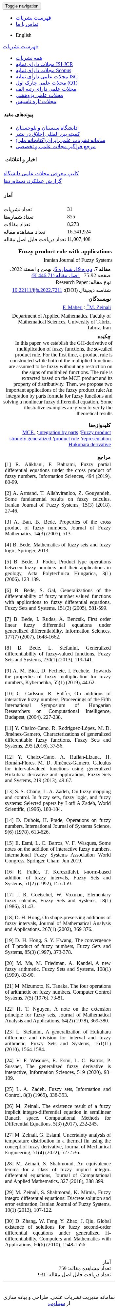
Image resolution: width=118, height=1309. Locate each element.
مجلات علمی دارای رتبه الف (46, 89)
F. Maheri (73, 307)
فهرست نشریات (33, 18)
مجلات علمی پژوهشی (39, 95)
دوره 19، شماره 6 (73, 269)
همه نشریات (29, 58)
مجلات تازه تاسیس (36, 101)
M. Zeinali (99, 307)
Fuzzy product (96, 432)
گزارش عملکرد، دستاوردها (33, 181)
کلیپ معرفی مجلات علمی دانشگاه (41, 173)
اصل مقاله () (55, 275)
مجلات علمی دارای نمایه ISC (47, 76)
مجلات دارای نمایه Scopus (43, 70)
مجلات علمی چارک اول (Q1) (46, 83)
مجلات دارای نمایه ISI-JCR (44, 64)
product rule (66, 438)
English (23, 35)
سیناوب (56, 1303)
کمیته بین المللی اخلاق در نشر (48, 134)
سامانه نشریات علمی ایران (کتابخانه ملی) (60, 140)
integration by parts (58, 432)
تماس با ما (27, 24)
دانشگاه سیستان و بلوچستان (46, 128)
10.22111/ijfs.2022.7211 (37, 290)
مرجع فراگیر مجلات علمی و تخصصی (56, 146)
